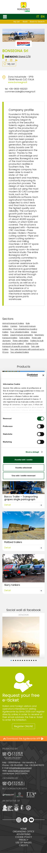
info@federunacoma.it (20, 768)
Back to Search (37, 21)
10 (31, 660)
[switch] (40, 426)
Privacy (23, 839)
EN (43, 16)
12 (35, 660)
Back (25, 21)
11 (33, 660)
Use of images (24, 842)
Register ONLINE (23, 726)
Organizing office (23, 831)
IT (37, 16)
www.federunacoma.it (19, 770)
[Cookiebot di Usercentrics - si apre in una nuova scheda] (28, 375)
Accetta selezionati (23, 468)
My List (17, 21)
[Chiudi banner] (43, 375)
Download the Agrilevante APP (23, 738)
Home (23, 828)
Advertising (23, 834)
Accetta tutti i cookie (23, 460)
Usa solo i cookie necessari (23, 475)
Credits (23, 845)
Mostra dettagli (32, 452)
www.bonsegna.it (17, 82)
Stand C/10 (18, 56)
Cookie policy (23, 837)
